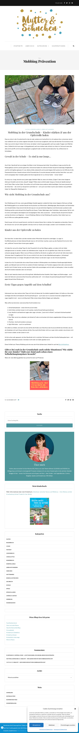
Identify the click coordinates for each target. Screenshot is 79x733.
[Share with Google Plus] (70, 400)
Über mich (30, 46)
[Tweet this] (68, 400)
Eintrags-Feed (10, 696)
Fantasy (8, 549)
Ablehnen (52, 725)
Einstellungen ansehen (68, 725)
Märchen (9, 571)
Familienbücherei (11, 623)
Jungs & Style (10, 556)
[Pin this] (73, 400)
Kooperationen (58, 46)
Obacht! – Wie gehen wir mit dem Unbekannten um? (37, 658)
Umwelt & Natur (11, 595)
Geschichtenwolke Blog (13, 628)
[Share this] (66, 400)
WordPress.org (11, 703)
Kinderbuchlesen (11, 635)
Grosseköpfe (10, 630)
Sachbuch (9, 581)
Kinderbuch (10, 560)
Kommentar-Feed (11, 699)
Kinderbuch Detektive (13, 632)
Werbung (9, 599)
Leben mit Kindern (47, 129)
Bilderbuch (10, 542)
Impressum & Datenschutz (46, 729)
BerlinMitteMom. (63, 344)
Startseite (18, 46)
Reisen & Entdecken (12, 578)
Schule (8, 585)
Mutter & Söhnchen (12, 658)
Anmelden (9, 692)
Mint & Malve (10, 640)
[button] (75, 709)
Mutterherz (10, 574)
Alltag (27, 129)
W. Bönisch (9, 655)
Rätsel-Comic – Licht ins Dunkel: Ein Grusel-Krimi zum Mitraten (34, 655)
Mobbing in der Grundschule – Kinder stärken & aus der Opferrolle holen (39, 134)
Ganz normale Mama (12, 625)
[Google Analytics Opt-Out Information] (2, 728)
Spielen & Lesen (11, 592)
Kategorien (42, 46)
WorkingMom (10, 602)
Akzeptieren (36, 725)
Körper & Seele (35, 129)
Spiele (8, 588)
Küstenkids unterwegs (13, 637)
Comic (8, 546)
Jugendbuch (10, 553)
